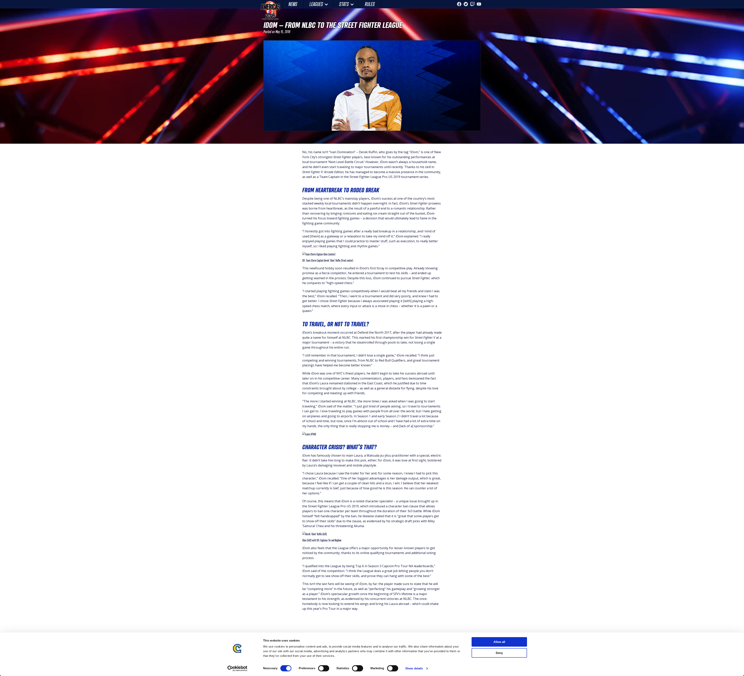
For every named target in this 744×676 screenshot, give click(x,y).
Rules (370, 4)
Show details (414, 668)
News (292, 4)
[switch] (323, 668)
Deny (499, 653)
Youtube (479, 4)
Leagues (316, 4)
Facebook (459, 4)
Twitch (472, 4)
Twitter (466, 4)
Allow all (499, 641)
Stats (344, 4)
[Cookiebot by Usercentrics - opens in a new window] (237, 668)
